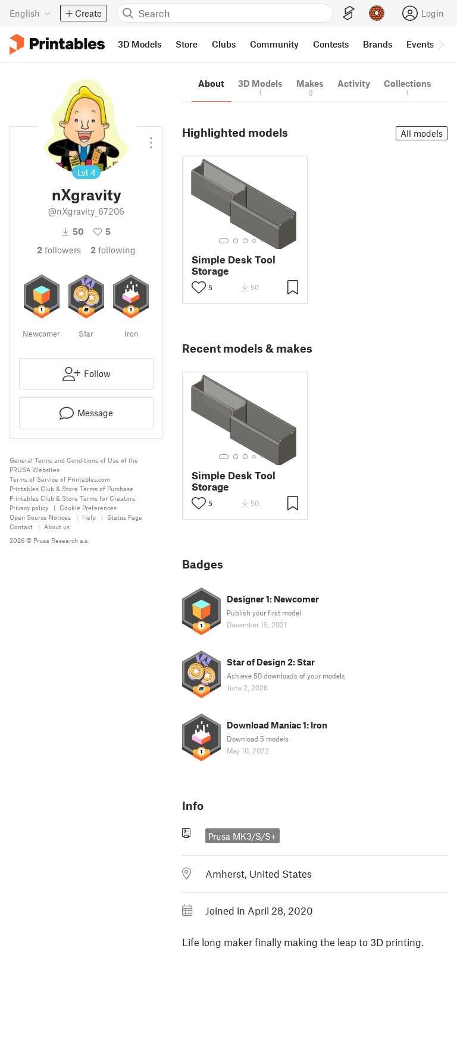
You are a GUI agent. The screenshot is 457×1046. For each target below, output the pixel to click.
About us (57, 526)
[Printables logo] (57, 44)
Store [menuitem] (187, 44)
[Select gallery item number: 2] (235, 240)
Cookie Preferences (88, 507)
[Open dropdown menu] (151, 138)
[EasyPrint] (349, 13)
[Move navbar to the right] (440, 44)
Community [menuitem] (274, 44)
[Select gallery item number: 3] (245, 240)
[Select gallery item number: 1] (223, 240)
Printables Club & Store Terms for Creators (72, 498)
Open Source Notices (40, 517)
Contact (21, 526)
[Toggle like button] (199, 287)
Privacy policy (29, 507)
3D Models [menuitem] (139, 44)
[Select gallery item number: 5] (263, 240)
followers (59, 249)
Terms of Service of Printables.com (60, 479)
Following (113, 249)
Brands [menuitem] (377, 44)
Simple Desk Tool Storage (234, 265)
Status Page (124, 517)
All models (421, 133)
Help (89, 517)
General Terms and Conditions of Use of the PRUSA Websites (74, 464)
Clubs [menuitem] (224, 44)
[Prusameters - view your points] (376, 13)
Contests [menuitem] (331, 44)
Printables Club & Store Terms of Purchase (71, 488)
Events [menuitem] (420, 44)
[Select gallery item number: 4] (254, 240)
